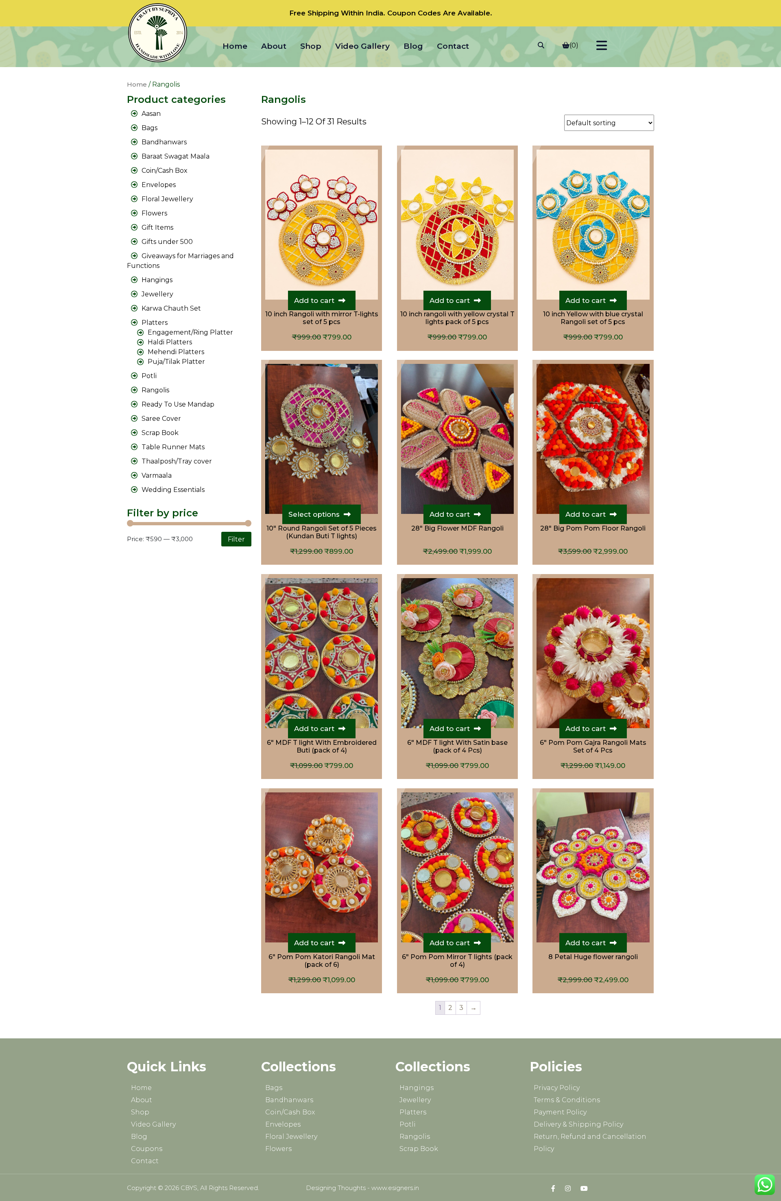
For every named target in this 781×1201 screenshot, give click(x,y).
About (273, 46)
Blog (413, 46)
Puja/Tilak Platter (176, 362)
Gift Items (157, 227)
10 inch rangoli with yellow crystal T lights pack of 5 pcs (457, 318)
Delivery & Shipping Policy (578, 1124)
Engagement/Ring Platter (190, 332)
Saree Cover (161, 418)
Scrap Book (160, 433)
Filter (236, 539)
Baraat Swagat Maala (175, 156)
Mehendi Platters (176, 352)
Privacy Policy (557, 1088)
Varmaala (157, 475)
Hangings (157, 280)
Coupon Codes (414, 13)
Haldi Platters (170, 342)
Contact (453, 46)
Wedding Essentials (173, 490)
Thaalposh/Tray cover (177, 461)
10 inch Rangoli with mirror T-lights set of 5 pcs (321, 318)
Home (235, 46)
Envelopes (159, 185)
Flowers (154, 213)
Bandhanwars (164, 142)
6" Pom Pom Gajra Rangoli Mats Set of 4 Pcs (593, 746)
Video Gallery (362, 46)
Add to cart (314, 300)
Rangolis (155, 390)
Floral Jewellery (167, 199)
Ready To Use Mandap (178, 404)
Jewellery (157, 294)
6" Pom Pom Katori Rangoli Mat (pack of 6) (321, 960)
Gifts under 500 (167, 242)
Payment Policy (560, 1112)
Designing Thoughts (336, 1188)
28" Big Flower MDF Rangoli (457, 528)
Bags (149, 128)
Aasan (151, 113)
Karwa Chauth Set (171, 308)
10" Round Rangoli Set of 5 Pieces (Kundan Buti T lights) (321, 532)
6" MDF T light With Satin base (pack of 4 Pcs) (457, 746)
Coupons (146, 1149)
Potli (149, 376)
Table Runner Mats (173, 447)
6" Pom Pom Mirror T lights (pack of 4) (457, 960)
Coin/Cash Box (165, 170)
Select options (314, 514)
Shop (310, 46)
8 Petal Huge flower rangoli (593, 957)
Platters (155, 322)
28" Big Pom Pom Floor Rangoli (593, 528)
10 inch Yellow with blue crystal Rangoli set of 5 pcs (593, 318)
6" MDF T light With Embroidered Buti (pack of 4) (322, 746)
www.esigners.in (395, 1188)
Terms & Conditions (567, 1100)
